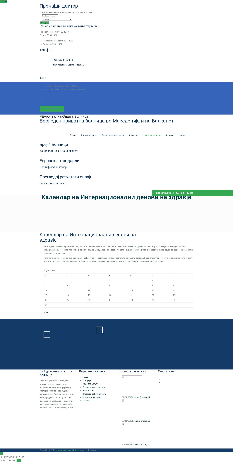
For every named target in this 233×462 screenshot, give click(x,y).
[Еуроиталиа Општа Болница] (116, 116)
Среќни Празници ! (141, 397)
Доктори (133, 135)
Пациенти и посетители (113, 135)
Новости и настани (151, 135)
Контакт (182, 135)
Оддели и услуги (89, 135)
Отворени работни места (94, 394)
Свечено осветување (142, 444)
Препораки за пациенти (94, 387)
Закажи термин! (52, 108)
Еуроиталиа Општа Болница (68, 450)
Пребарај (44, 23)
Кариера (169, 135)
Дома (85, 377)
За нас (73, 135)
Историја (87, 380)
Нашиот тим (88, 390)
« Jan (46, 312)
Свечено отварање (141, 421)
